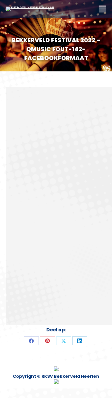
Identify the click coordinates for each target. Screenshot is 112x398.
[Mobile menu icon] (102, 8)
